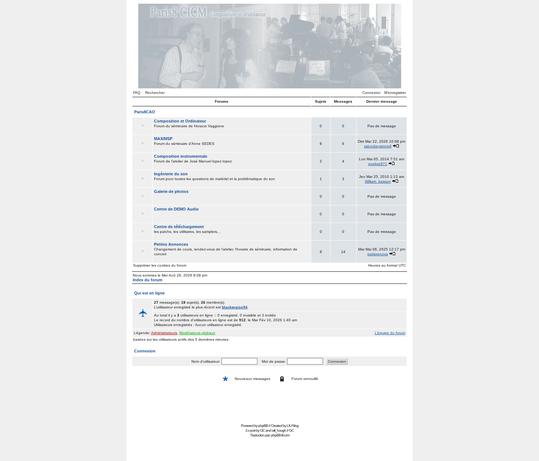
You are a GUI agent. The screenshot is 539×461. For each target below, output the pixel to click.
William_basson (378, 181)
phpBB (263, 426)
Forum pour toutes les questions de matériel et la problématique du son (214, 176)
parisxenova (377, 254)
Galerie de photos (171, 191)
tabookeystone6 (378, 146)
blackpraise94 (234, 307)
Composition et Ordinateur (180, 121)
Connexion (371, 93)
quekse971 (377, 164)
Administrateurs (164, 333)
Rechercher (155, 93)
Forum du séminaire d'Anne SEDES (184, 141)
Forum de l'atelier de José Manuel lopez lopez (193, 158)
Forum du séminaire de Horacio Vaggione (189, 123)
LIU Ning (292, 426)
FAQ (136, 93)
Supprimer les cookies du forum (159, 265)
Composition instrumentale (180, 156)
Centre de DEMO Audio (176, 209)
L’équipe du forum (390, 333)
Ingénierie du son (171, 174)
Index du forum (147, 280)
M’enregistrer (395, 93)
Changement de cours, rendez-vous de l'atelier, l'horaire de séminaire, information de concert (225, 249)
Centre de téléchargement (179, 226)
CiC (262, 430)
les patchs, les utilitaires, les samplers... (187, 229)
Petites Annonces (171, 244)
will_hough (279, 430)
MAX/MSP (163, 138)
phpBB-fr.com (280, 435)
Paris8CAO (144, 112)
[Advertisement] (269, 404)
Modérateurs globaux (197, 333)
